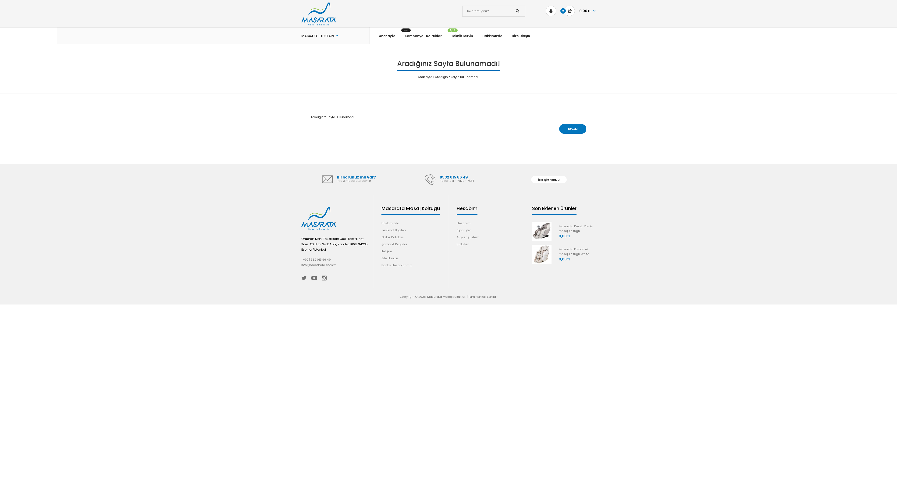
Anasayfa (425, 77)
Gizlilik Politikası (392, 237)
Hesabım (463, 223)
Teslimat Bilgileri (393, 230)
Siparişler (464, 230)
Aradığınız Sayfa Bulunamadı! (457, 77)
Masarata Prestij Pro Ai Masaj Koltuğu (576, 228)
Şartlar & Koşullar (394, 244)
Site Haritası (390, 258)
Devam (572, 129)
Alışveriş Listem (468, 237)
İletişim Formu (549, 180)
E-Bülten (463, 244)
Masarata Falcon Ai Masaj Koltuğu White (574, 251)
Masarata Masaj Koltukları (446, 296)
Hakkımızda (390, 223)
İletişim (386, 251)
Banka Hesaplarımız (396, 265)
